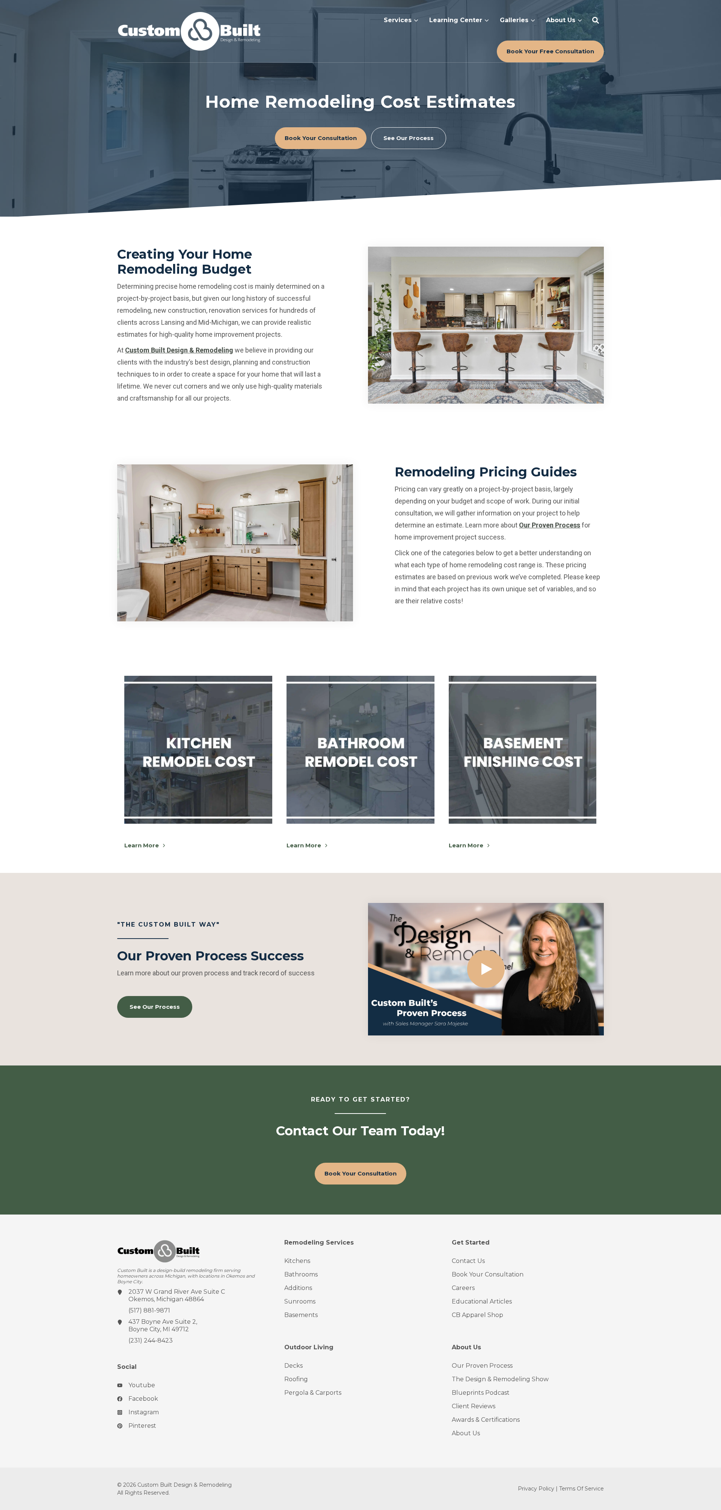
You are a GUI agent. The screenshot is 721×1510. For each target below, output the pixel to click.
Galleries (514, 20)
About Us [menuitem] (466, 1433)
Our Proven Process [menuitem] (482, 1365)
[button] (595, 20)
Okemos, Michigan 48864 (166, 1299)
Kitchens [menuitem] (297, 1260)
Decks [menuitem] (293, 1365)
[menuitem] (401, 20)
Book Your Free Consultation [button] (550, 51)
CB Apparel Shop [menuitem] (477, 1315)
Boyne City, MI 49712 (158, 1329)
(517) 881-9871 (149, 1310)
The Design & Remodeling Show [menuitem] (500, 1379)
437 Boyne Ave (151, 1321)
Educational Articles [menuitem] (482, 1301)
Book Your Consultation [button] (321, 138)
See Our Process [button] (408, 138)
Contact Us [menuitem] (468, 1260)
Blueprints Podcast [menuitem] (481, 1392)
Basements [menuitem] (301, 1315)
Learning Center (455, 20)
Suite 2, (186, 1321)
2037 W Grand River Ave (166, 1291)
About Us (560, 20)
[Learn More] (198, 749)
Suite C (214, 1291)
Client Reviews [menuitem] (473, 1406)
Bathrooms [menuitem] (301, 1274)
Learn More (142, 845)
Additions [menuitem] (298, 1287)
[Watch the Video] (486, 969)
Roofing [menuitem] (296, 1379)
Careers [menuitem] (463, 1287)
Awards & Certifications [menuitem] (486, 1419)
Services (398, 20)
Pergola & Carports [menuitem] (312, 1392)
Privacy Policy (536, 1488)
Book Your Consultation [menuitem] (487, 1274)
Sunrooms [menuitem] (299, 1301)
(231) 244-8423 (150, 1340)
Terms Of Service (581, 1488)
